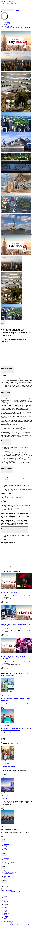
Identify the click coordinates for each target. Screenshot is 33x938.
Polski (5, 914)
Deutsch (6, 901)
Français (6, 905)
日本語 (5, 911)
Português (6, 913)
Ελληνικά (6, 903)
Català (5, 897)
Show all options (5, 739)
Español (6, 904)
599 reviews (7, 326)
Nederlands (6, 910)
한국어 (5, 907)
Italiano (5, 908)
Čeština (5, 899)
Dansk (5, 900)
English (5, 896)
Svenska (6, 917)
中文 (5, 918)
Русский (6, 916)
